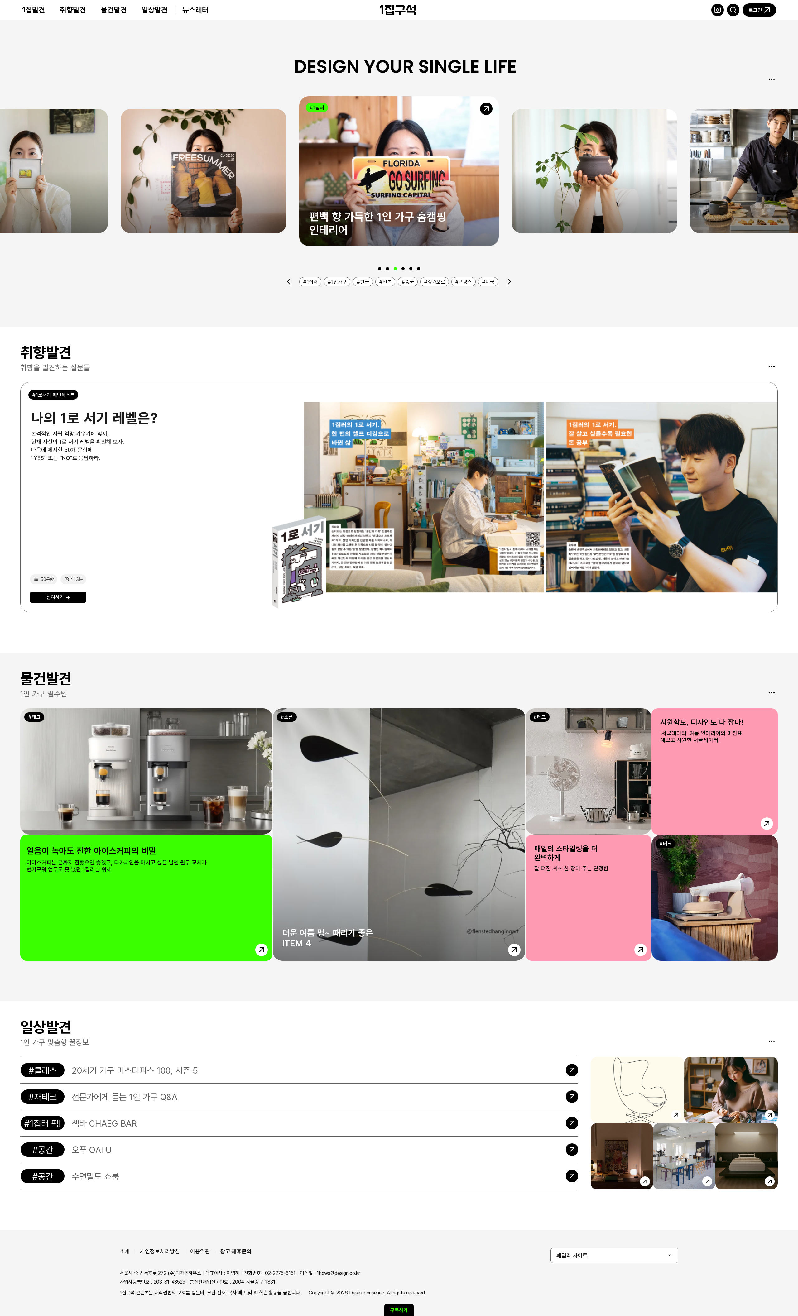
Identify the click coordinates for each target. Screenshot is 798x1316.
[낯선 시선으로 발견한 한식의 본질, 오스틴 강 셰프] (399, 171)
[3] (395, 268)
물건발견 (114, 9)
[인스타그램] (717, 10)
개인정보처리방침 (160, 1251)
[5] (410, 268)
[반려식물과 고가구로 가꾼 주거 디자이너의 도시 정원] (203, 171)
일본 (387, 281)
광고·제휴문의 (236, 1251)
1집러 (140, 120)
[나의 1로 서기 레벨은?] (399, 497)
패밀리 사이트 (572, 1255)
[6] (418, 268)
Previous (289, 281)
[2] (387, 268)
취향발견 (73, 9)
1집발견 (33, 9)
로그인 (755, 10)
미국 (490, 281)
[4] (403, 268)
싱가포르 (436, 281)
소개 (125, 1251)
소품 (288, 717)
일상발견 (155, 9)
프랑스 (465, 281)
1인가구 (339, 281)
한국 (708, 120)
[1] (379, 268)
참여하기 (58, 597)
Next (509, 281)
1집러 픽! (45, 1123)
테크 (36, 717)
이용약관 (200, 1251)
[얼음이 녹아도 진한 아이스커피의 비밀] (146, 834)
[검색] (733, 10)
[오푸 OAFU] (299, 1150)
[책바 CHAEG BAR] (299, 1123)
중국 (409, 281)
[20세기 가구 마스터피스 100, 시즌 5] (299, 1070)
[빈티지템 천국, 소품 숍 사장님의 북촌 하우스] (594, 171)
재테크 (45, 1097)
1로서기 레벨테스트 (55, 394)
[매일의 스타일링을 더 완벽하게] (652, 898)
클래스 (45, 1070)
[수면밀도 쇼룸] (299, 1176)
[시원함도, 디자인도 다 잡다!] (652, 771)
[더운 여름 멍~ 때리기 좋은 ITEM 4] (399, 834)
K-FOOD (323, 107)
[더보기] (771, 79)
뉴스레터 (195, 9)
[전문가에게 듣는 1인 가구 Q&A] (299, 1097)
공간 (45, 1150)
